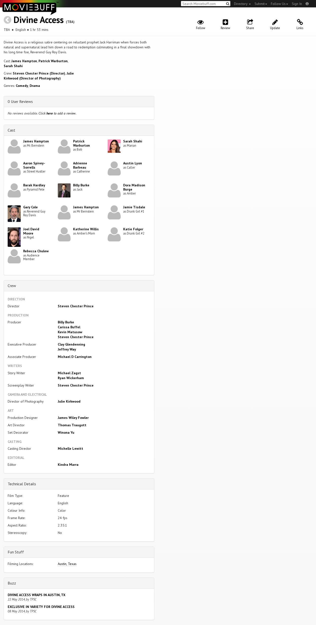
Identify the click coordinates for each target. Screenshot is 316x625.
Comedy (22, 85)
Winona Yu (66, 432)
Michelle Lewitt (70, 448)
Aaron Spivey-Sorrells (34, 165)
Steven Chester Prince (76, 306)
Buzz (12, 583)
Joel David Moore (31, 231)
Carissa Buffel (69, 327)
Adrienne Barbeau (80, 165)
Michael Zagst (69, 373)
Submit (260, 3)
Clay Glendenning (71, 344)
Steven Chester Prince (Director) (39, 73)
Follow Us (278, 3)
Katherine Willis (86, 229)
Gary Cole (30, 207)
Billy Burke (81, 185)
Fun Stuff (16, 551)
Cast (11, 130)
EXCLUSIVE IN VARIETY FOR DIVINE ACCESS (41, 607)
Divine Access (39, 19)
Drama (35, 85)
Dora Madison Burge (134, 187)
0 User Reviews (20, 101)
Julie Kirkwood (69, 401)
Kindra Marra (68, 464)
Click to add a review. (57, 113)
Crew (12, 285)
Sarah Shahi (13, 66)
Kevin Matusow (70, 332)
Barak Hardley (34, 185)
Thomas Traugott (72, 425)
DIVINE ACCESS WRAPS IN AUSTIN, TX (36, 595)
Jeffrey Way (67, 349)
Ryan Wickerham (71, 378)
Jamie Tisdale (134, 207)
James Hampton (24, 61)
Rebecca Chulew (36, 251)
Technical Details (22, 483)
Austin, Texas (67, 564)
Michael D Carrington (75, 356)
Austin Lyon (132, 163)
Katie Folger (133, 229)
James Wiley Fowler (73, 417)
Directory (241, 3)
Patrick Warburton (53, 61)
